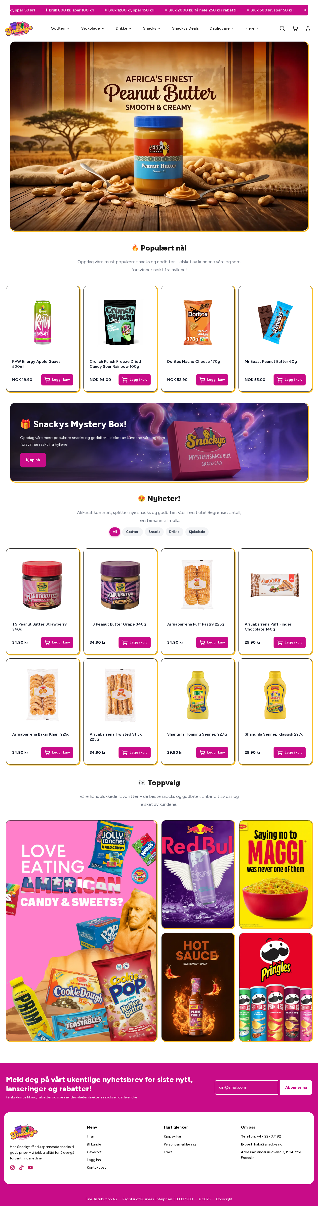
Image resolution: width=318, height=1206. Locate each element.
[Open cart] (295, 28)
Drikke (121, 28)
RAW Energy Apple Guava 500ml (36, 364)
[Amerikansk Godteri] (81, 930)
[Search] (282, 28)
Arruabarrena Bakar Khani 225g (41, 734)
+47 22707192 (269, 1136)
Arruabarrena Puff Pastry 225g (195, 624)
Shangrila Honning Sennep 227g (197, 734)
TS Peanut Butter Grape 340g (118, 624)
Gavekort (94, 1152)
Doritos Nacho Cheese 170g (193, 361)
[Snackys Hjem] (19, 28)
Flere (249, 28)
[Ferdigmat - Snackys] (275, 874)
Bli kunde (94, 1144)
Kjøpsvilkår (172, 1136)
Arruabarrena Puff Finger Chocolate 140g (268, 627)
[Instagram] (12, 1167)
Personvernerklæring (180, 1144)
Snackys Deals (185, 28)
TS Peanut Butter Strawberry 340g (39, 627)
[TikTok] (21, 1167)
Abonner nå (296, 1087)
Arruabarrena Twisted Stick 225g (116, 737)
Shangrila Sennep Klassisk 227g (274, 734)
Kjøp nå (33, 459)
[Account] (308, 28)
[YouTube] (30, 1167)
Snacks (149, 28)
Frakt (168, 1152)
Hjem (91, 1136)
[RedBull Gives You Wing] (197, 874)
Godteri (58, 28)
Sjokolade (90, 28)
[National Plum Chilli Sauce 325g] (197, 987)
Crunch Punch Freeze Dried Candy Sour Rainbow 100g (115, 364)
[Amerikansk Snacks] (275, 987)
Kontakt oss (96, 1167)
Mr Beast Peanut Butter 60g (271, 361)
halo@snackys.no (268, 1144)
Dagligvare (220, 28)
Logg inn (94, 1160)
